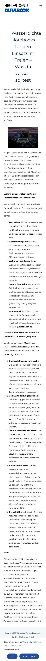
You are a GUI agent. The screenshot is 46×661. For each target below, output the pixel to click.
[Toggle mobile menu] (40, 6)
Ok (12, 656)
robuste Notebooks (22, 368)
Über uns (24, 637)
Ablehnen (29, 656)
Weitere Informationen (31, 642)
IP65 (22, 446)
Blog (31, 637)
